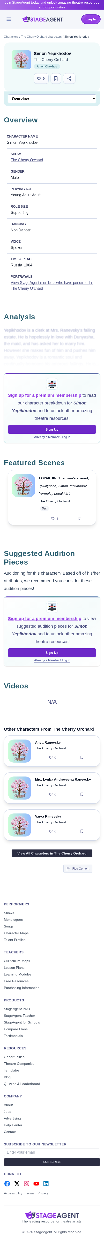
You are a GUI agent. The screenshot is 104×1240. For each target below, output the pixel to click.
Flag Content (80, 868)
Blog (7, 1077)
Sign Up (52, 429)
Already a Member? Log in (52, 437)
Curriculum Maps (17, 961)
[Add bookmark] (80, 519)
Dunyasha (48, 486)
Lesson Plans (14, 967)
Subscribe (52, 1162)
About (8, 1105)
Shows (9, 913)
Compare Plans (16, 1029)
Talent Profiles (14, 940)
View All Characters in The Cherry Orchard (52, 853)
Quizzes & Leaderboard (22, 1084)
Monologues (13, 919)
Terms (30, 1193)
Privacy (43, 1193)
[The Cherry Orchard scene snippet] (23, 497)
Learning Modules (17, 974)
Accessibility (13, 1193)
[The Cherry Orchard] (21, 59)
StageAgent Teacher (19, 1015)
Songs (9, 926)
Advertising (12, 1118)
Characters (11, 36)
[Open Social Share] (69, 78)
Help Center (13, 1125)
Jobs (7, 1112)
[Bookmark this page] (56, 78)
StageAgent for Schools (22, 1022)
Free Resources (16, 981)
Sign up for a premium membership (44, 395)
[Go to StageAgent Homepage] (52, 1215)
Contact (10, 1132)
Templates (12, 1070)
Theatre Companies (19, 1063)
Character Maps (16, 933)
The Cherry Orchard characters (41, 36)
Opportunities (14, 1057)
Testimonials (13, 1036)
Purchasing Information (21, 988)
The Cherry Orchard (51, 60)
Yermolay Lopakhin (53, 493)
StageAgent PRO (17, 1009)
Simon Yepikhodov (72, 486)
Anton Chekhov (47, 66)
